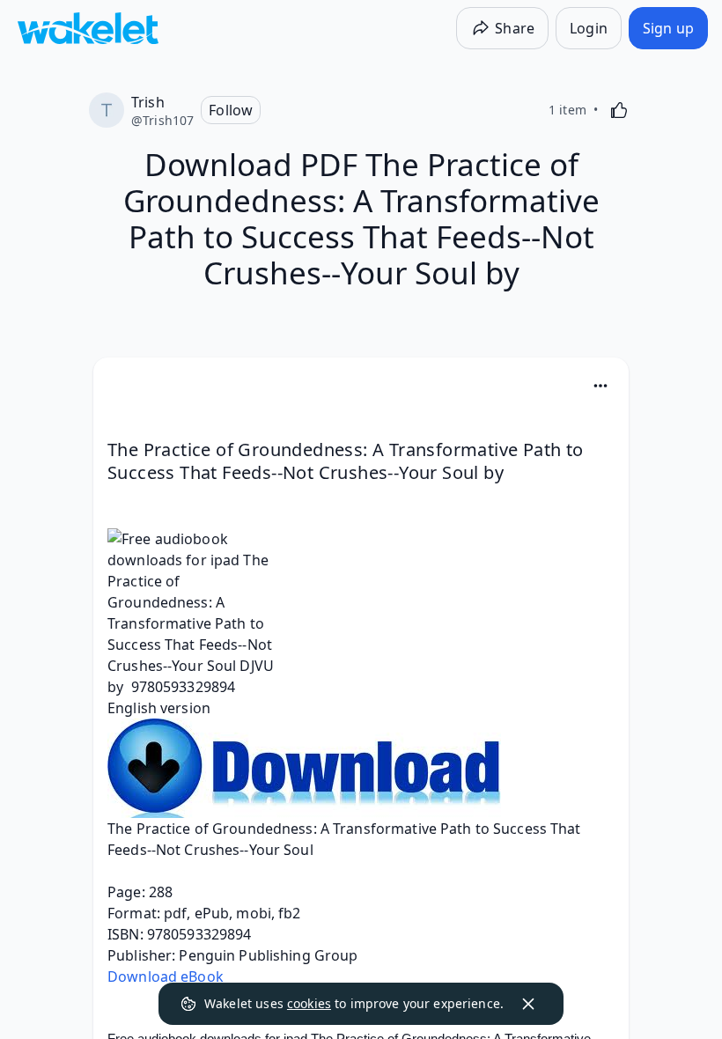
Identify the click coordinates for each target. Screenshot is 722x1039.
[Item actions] (600, 386)
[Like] (619, 110)
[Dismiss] (528, 1004)
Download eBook (165, 976)
